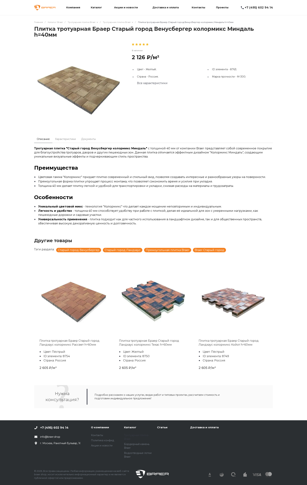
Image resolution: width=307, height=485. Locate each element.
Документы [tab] (88, 139)
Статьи (162, 427)
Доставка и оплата (204, 427)
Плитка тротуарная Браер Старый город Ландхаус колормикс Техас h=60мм (149, 342)
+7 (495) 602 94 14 (259, 7)
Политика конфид (102, 440)
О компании (100, 427)
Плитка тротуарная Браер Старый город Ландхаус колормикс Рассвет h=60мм (69, 342)
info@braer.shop (50, 436)
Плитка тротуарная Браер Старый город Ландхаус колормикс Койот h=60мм (229, 342)
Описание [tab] (43, 139)
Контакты (97, 435)
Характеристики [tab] (65, 139)
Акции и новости (101, 445)
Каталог (130, 427)
